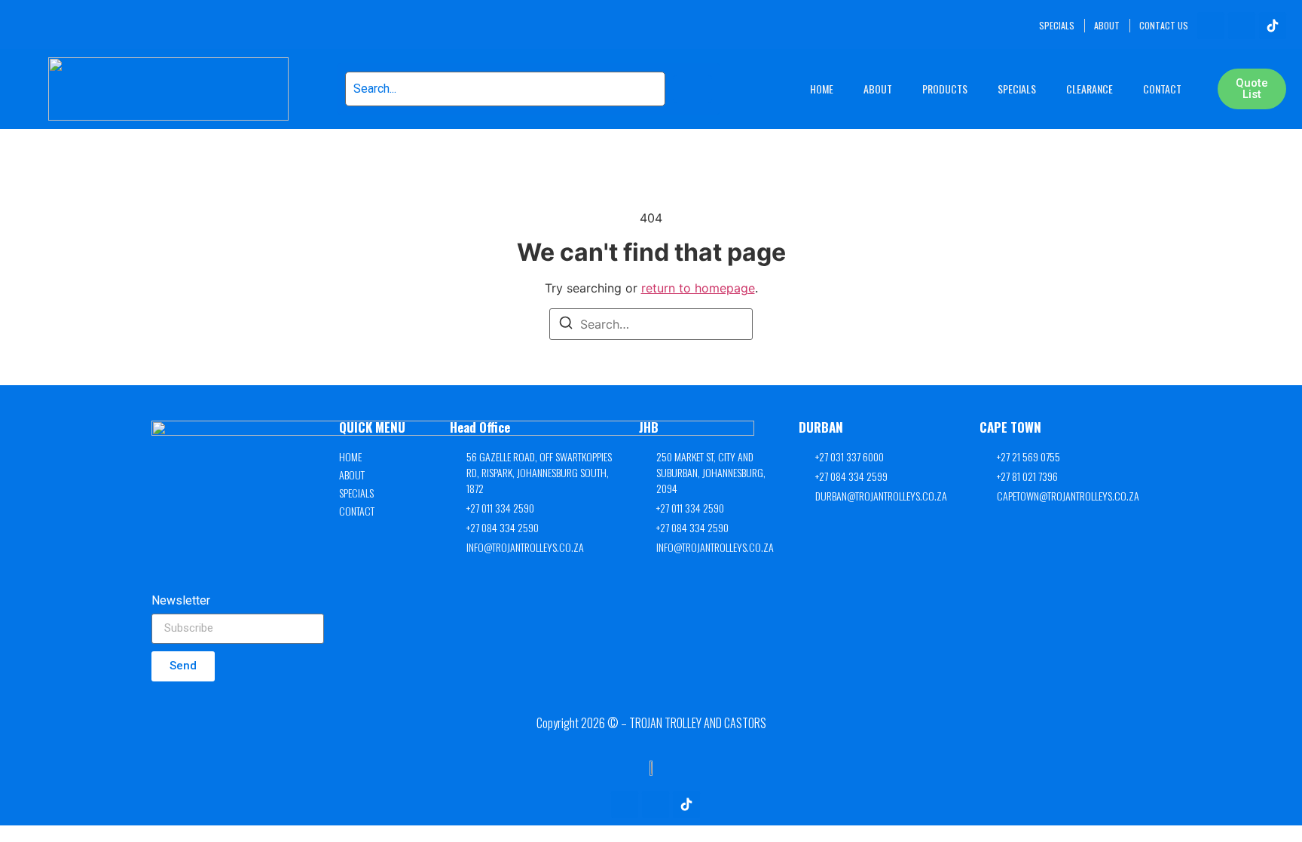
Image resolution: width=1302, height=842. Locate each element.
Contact (1162, 88)
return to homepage (698, 287)
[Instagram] (1241, 25)
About (877, 88)
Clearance (1089, 88)
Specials (1017, 88)
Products (944, 88)
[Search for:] (651, 324)
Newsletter (180, 601)
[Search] (565, 325)
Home (821, 88)
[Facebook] (1210, 25)
